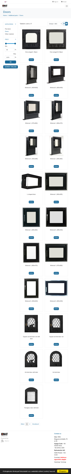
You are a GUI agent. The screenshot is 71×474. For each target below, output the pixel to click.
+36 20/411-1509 (59, 448)
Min (6, 46)
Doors (21, 15)
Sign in (56, 1)
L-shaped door (31, 194)
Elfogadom (62, 471)
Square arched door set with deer (31, 338)
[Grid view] (66, 23)
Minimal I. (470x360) (31, 123)
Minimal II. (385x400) (56, 230)
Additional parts (13, 15)
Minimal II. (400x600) (31, 301)
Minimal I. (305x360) (56, 159)
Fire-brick (8, 29)
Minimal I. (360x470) (56, 123)
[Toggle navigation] (67, 6)
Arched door (56, 372)
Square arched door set (56, 336)
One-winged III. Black (56, 52)
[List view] (64, 23)
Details (31, 59)
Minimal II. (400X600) (31, 87)
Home (5, 15)
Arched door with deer (31, 372)
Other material (9, 34)
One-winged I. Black (31, 52)
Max (14, 54)
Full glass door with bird (31, 408)
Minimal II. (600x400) (56, 87)
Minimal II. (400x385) (31, 159)
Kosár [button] (64, 1)
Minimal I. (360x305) (56, 194)
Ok (11, 62)
